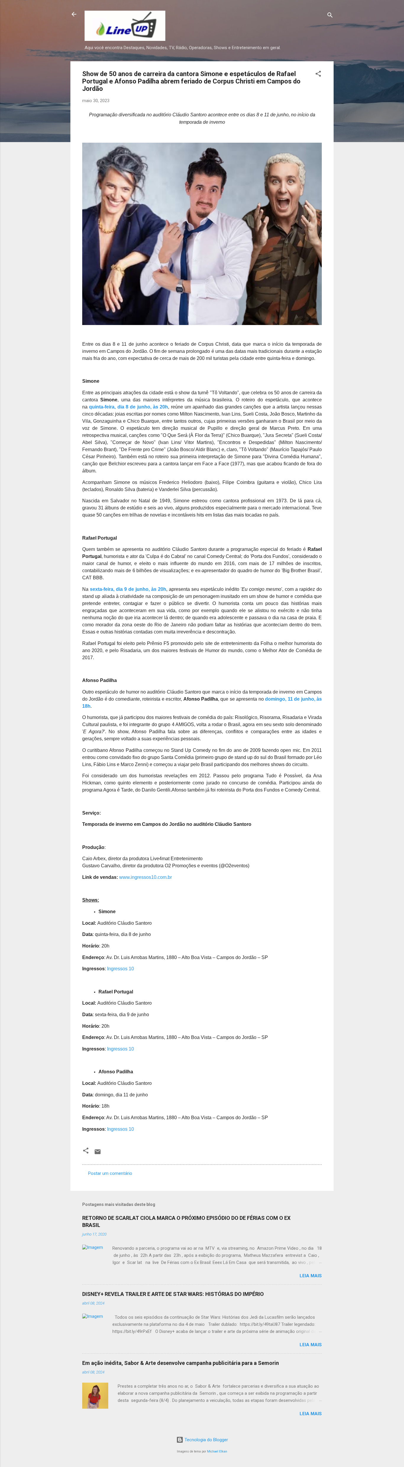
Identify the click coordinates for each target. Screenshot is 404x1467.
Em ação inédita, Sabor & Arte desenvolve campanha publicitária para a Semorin (180, 1363)
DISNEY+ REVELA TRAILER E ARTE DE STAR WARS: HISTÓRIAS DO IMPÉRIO (173, 1294)
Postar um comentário (110, 1173)
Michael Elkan (217, 1451)
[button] (318, 74)
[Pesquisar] (330, 16)
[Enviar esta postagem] (97, 1153)
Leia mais (311, 1275)
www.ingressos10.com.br (145, 877)
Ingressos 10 (120, 968)
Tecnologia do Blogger (205, 1439)
